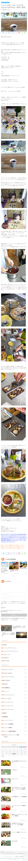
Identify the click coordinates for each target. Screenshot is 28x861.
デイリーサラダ (14, 698)
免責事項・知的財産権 (19, 856)
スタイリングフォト (14, 669)
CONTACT (6, 657)
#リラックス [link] (6, 537)
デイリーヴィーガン (14, 709)
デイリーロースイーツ (14, 695)
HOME (5, 644)
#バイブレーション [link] (14, 538)
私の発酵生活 (14, 687)
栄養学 (14, 713)
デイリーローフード (14, 702)
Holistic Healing (14, 673)
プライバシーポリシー (9, 856)
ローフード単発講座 (14, 724)
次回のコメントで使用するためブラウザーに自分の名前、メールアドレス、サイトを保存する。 (13, 603)
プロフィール (6, 654)
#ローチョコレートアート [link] (17, 540)
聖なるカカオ (13, 545)
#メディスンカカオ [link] (17, 537)
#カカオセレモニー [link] (15, 535)
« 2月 (2, 756)
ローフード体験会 (14, 727)
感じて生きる (14, 680)
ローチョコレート (5, 547)
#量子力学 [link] (6, 538)
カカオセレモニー (14, 547)
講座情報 (14, 716)
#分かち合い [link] (23, 538)
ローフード (21, 547)
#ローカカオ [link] (14, 534)
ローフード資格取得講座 (14, 731)
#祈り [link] (24, 537)
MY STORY (6, 660)
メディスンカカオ (21, 545)
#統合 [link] (10, 537)
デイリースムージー (14, 705)
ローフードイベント (14, 720)
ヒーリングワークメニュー (10, 648)
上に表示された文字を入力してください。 (12, 610)
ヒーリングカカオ (5, 545)
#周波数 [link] (8, 540)
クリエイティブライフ (5, 2)
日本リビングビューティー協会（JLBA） (14, 735)
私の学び (14, 684)
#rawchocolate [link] (22, 534)
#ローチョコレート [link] (6, 534)
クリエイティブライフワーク (10, 651)
